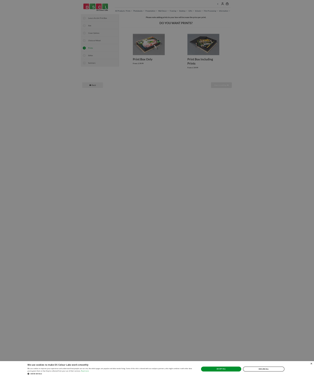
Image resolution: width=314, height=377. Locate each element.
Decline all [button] (264, 369)
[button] (111, 373)
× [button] (311, 364)
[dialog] (157, 369)
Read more (85, 371)
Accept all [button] (221, 369)
